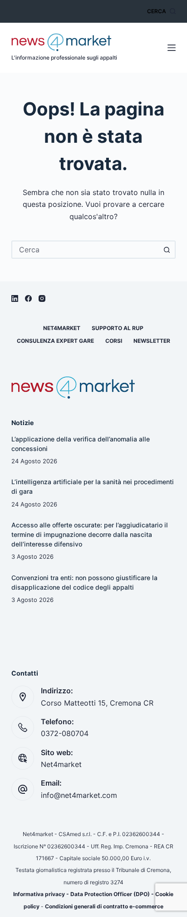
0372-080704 (65, 733)
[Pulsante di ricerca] (166, 249)
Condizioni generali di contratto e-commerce (104, 906)
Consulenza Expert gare (55, 340)
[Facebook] (28, 298)
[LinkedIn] (14, 298)
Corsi (113, 340)
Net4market (61, 328)
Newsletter (151, 340)
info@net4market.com (79, 795)
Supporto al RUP (117, 328)
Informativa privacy (39, 894)
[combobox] (85, 250)
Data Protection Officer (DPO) (110, 894)
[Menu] (171, 48)
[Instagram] (42, 298)
